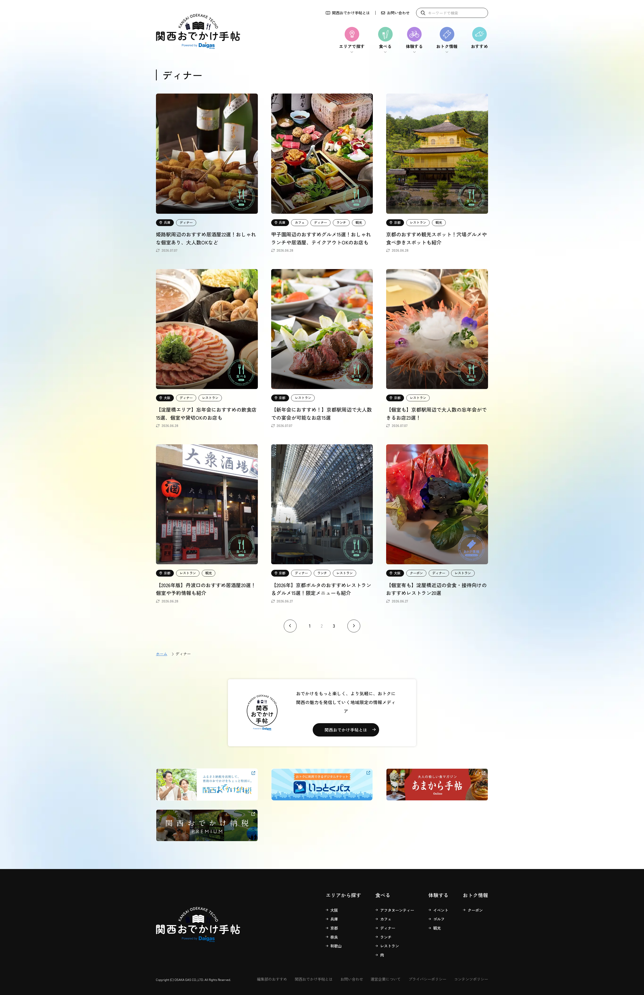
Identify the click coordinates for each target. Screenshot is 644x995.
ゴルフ (439, 919)
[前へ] (290, 626)
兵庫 (334, 919)
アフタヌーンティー (397, 910)
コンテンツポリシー (471, 979)
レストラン (389, 945)
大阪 (334, 910)
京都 (334, 928)
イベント (440, 910)
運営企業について (386, 979)
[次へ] (353, 626)
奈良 (334, 937)
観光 (437, 928)
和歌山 (336, 945)
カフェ (385, 919)
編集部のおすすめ (272, 979)
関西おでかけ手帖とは (351, 13)
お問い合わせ (398, 13)
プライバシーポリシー (427, 979)
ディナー (387, 928)
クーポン (475, 910)
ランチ (385, 937)
